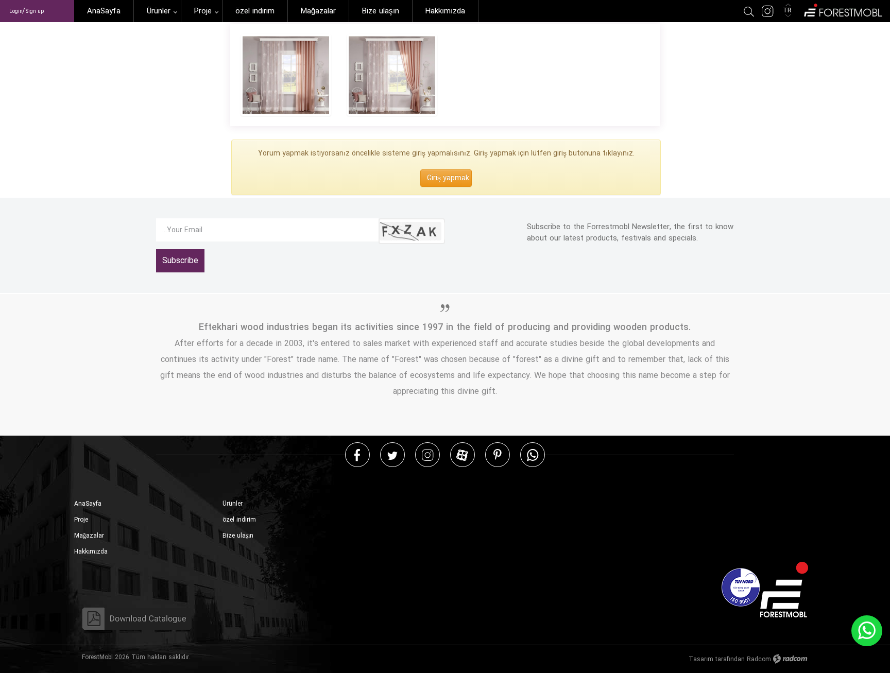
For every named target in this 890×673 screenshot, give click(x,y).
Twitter (392, 454)
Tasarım (701, 659)
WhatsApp (532, 454)
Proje (81, 519)
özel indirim (239, 519)
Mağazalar (89, 535)
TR (788, 10)
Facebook (357, 454)
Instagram (427, 454)
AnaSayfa (87, 503)
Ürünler (232, 503)
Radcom (759, 659)
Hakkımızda (91, 551)
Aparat (462, 454)
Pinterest (497, 454)
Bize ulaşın (237, 535)
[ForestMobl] (842, 9)
